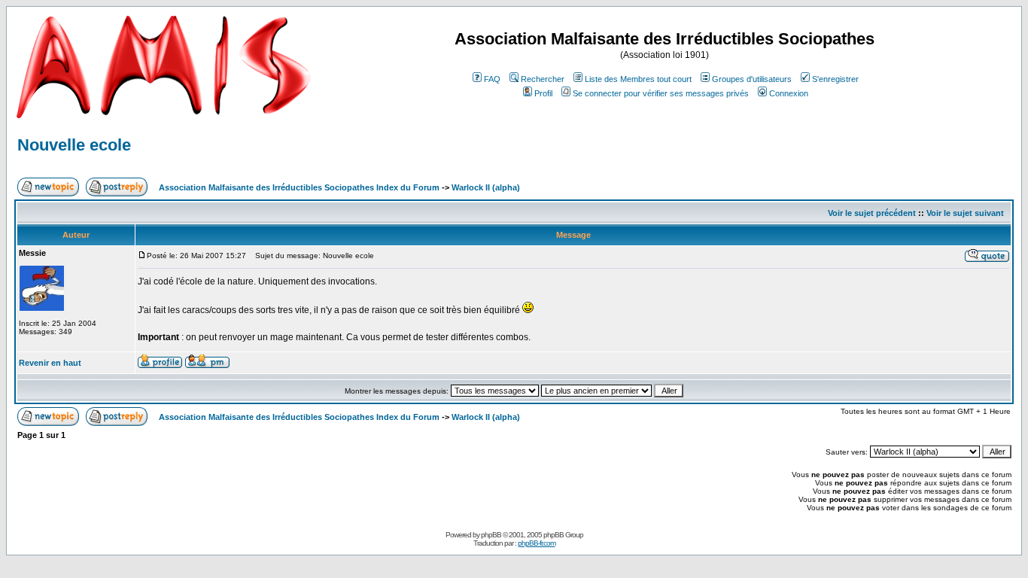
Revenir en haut (50, 362)
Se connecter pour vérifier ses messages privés (661, 93)
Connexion (788, 93)
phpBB (491, 535)
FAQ (492, 79)
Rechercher (542, 79)
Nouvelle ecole (74, 144)
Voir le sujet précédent (872, 213)
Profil (543, 93)
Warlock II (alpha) (486, 187)
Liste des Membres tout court (638, 79)
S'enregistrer (835, 79)
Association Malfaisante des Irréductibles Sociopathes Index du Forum (299, 187)
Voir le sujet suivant (965, 213)
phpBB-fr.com (536, 543)
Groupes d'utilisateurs (752, 79)
